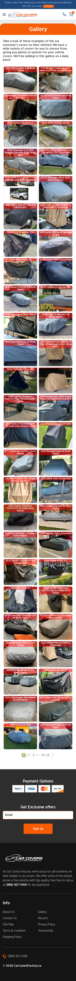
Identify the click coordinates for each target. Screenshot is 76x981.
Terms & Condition (14, 930)
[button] (52, 755)
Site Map (8, 924)
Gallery (42, 911)
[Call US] (64, 14)
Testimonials (45, 930)
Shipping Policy (12, 936)
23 (43, 755)
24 (47, 755)
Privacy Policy (46, 924)
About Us (9, 911)
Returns (43, 918)
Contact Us (10, 918)
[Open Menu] (4, 14)
